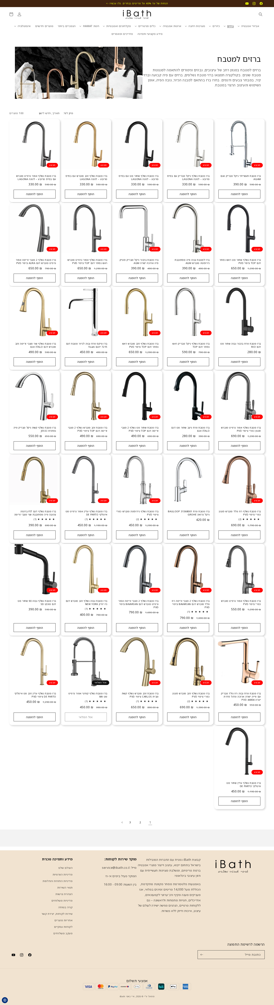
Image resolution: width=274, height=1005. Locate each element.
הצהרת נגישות (64, 894)
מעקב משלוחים (63, 933)
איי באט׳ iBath (127, 996)
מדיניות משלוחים (62, 900)
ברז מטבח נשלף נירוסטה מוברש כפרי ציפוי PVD (137, 513)
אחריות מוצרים (63, 920)
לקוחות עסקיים (63, 926)
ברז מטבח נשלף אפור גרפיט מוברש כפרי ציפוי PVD (241, 602)
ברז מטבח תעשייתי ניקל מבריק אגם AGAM (241, 177)
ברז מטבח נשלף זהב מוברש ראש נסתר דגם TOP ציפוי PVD (140, 345)
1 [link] (150, 822)
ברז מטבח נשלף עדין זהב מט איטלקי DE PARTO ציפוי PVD (35, 695)
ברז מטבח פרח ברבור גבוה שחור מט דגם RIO (240, 345)
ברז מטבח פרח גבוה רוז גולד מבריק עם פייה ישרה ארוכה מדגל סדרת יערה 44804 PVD (241, 696)
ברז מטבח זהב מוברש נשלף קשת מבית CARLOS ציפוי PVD (140, 695)
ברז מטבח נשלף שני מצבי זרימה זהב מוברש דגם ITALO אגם (35, 345)
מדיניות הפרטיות (63, 874)
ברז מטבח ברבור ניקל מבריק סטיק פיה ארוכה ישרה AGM (138, 261)
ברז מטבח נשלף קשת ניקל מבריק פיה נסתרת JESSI (35, 429)
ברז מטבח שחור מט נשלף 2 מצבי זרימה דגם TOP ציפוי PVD (140, 429)
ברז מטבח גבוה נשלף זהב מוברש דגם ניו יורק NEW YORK (86, 602)
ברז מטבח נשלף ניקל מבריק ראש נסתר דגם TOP (191, 345)
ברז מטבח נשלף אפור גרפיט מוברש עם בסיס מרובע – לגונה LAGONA (36, 177)
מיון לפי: (68, 113)
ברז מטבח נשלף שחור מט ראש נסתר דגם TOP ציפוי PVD (240, 261)
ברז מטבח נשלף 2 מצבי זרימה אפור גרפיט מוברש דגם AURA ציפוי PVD (36, 261)
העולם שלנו (65, 867)
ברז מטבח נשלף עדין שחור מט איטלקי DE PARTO (243, 784)
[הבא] (122, 822)
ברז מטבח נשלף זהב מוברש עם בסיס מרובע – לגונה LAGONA (86, 177)
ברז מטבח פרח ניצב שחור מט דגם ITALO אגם (190, 429)
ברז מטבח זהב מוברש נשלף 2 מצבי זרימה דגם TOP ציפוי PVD (87, 429)
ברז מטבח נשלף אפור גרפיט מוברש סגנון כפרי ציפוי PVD (241, 429)
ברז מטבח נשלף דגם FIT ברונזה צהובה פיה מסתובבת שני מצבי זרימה (35, 513)
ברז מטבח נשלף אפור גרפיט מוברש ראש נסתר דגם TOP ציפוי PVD (87, 261)
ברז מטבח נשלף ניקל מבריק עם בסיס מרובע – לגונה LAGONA (188, 177)
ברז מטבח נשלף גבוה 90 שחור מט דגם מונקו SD (37, 602)
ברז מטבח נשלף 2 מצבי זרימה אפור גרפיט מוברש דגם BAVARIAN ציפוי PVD (138, 604)
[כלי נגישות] (5, 1000)
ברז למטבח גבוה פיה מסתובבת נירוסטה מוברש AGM (192, 261)
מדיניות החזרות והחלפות (58, 881)
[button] (260, 14)
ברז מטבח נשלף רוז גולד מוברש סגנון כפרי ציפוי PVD (240, 513)
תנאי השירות (65, 887)
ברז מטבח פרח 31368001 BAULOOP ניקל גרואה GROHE (189, 513)
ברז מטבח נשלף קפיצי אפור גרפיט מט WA (87, 695)
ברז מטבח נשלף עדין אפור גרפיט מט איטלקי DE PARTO (86, 513)
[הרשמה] (202, 954)
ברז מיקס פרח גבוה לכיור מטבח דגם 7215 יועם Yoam (86, 345)
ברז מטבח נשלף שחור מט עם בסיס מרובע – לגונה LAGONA (138, 177)
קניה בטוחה (65, 907)
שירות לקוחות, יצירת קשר (57, 913)
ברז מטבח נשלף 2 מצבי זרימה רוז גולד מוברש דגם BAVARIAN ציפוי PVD (191, 604)
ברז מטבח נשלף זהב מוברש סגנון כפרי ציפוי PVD (191, 695)
